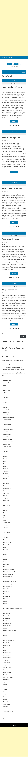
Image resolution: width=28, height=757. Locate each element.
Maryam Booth (6, 611)
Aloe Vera (5, 405)
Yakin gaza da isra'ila (8, 711)
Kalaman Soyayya (7, 542)
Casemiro (5, 468)
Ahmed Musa (6, 397)
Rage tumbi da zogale (10, 239)
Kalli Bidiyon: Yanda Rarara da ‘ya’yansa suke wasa (13, 369)
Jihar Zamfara (6, 532)
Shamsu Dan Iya (7, 672)
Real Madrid (6, 655)
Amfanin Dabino (7, 414)
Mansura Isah (6, 606)
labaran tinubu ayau (7, 586)
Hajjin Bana (5, 510)
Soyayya (5, 687)
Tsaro (4, 696)
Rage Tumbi (6, 89)
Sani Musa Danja (7, 667)
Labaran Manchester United (9, 581)
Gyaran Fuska (6, 500)
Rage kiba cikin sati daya (12, 87)
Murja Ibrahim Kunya (7, 623)
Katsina (5, 554)
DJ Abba (5, 478)
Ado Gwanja (6, 395)
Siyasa (4, 682)
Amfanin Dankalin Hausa (8, 417)
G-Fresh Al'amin (7, 488)
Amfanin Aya (6, 412)
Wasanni (5, 709)
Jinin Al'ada (5, 537)
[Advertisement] (14, 14)
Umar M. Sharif (6, 701)
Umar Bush (5, 699)
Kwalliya (5, 562)
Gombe (5, 495)
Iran (4, 517)
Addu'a (4, 392)
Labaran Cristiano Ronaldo (9, 571)
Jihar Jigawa (6, 525)
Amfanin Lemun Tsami (8, 427)
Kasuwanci (5, 552)
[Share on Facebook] (13, 125)
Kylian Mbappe (6, 566)
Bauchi (4, 461)
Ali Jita (4, 400)
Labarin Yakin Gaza (7, 589)
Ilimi (4, 515)
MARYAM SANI (6, 613)
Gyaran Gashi (6, 503)
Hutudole (14, 64)
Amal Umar (5, 407)
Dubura (5, 481)
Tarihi (4, 692)
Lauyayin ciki (6, 593)
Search (4, 333)
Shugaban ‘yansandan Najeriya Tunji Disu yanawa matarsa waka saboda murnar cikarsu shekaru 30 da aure (13, 373)
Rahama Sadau (6, 645)
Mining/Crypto (6, 620)
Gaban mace (6, 490)
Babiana (5, 456)
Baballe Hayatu (6, 454)
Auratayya (5, 451)
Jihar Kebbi (5, 527)
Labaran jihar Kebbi (7, 576)
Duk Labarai (6, 483)
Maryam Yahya (6, 616)
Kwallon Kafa (6, 564)
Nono (4, 638)
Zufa (4, 719)
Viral (15, 725)
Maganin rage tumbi (10, 290)
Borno (4, 463)
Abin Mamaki (6, 382)
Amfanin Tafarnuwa (7, 439)
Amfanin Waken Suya (8, 441)
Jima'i (4, 535)
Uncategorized (6, 704)
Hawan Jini (5, 512)
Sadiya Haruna (6, 662)
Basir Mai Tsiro (6, 459)
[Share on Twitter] (15, 125)
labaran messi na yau (8, 584)
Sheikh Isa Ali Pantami (8, 677)
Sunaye (5, 689)
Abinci (4, 385)
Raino (4, 647)
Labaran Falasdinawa (8, 574)
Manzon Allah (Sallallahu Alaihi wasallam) (12, 608)
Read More (14, 121)
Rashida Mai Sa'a (7, 652)
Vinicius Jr (5, 706)
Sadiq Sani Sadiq (7, 657)
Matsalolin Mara (6, 618)
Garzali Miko (6, 493)
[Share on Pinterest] (17, 125)
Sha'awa (5, 669)
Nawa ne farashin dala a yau (9, 630)
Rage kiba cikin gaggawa (12, 188)
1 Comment (14, 134)
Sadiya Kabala (6, 665)
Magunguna (6, 598)
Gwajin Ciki (5, 498)
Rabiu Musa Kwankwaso (8, 640)
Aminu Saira (6, 449)
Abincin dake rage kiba (11, 138)
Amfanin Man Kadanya (8, 429)
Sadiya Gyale (6, 660)
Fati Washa (5, 485)
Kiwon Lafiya (6, 559)
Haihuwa (5, 508)
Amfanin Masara (7, 434)
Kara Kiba (5, 549)
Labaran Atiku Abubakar (8, 569)
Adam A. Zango (6, 390)
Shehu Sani (5, 674)
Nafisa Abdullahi (7, 625)
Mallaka (5, 601)
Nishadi (5, 635)
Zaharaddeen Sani (7, 714)
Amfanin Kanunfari (7, 422)
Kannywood (6, 544)
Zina (4, 716)
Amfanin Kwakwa (7, 424)
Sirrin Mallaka (6, 679)
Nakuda (5, 628)
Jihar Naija (5, 530)
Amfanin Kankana (7, 419)
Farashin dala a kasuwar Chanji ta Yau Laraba (12, 367)
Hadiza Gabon (6, 505)
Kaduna (5, 539)
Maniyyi (5, 603)
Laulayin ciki (6, 591)
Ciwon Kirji (5, 473)
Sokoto (5, 684)
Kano (4, 547)
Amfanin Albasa (7, 409)
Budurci (5, 466)
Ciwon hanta (6, 471)
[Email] (18, 125)
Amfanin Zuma (6, 444)
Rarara (4, 650)
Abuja (4, 387)
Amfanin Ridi (6, 436)
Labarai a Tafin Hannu (14, 66)
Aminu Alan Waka (7, 446)
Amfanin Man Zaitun (8, 432)
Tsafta (4, 694)
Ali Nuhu (5, 402)
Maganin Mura (6, 596)
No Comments (14, 83)
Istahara (5, 520)
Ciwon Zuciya (6, 476)
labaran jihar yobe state (8, 579)
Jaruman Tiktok (6, 522)
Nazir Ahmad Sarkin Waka (9, 633)
